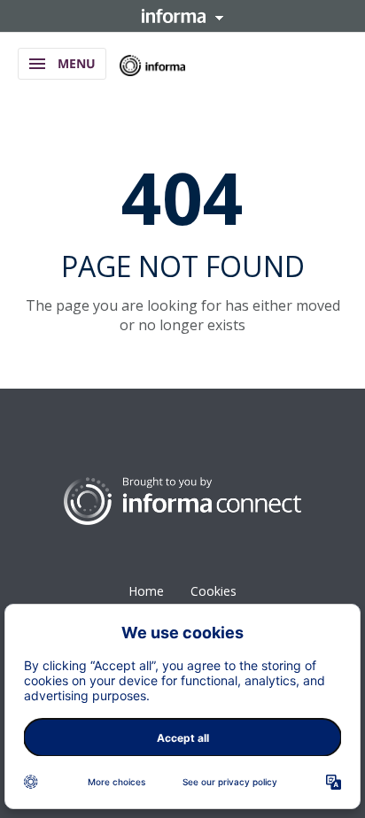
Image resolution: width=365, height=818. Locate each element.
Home (146, 591)
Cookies (213, 591)
